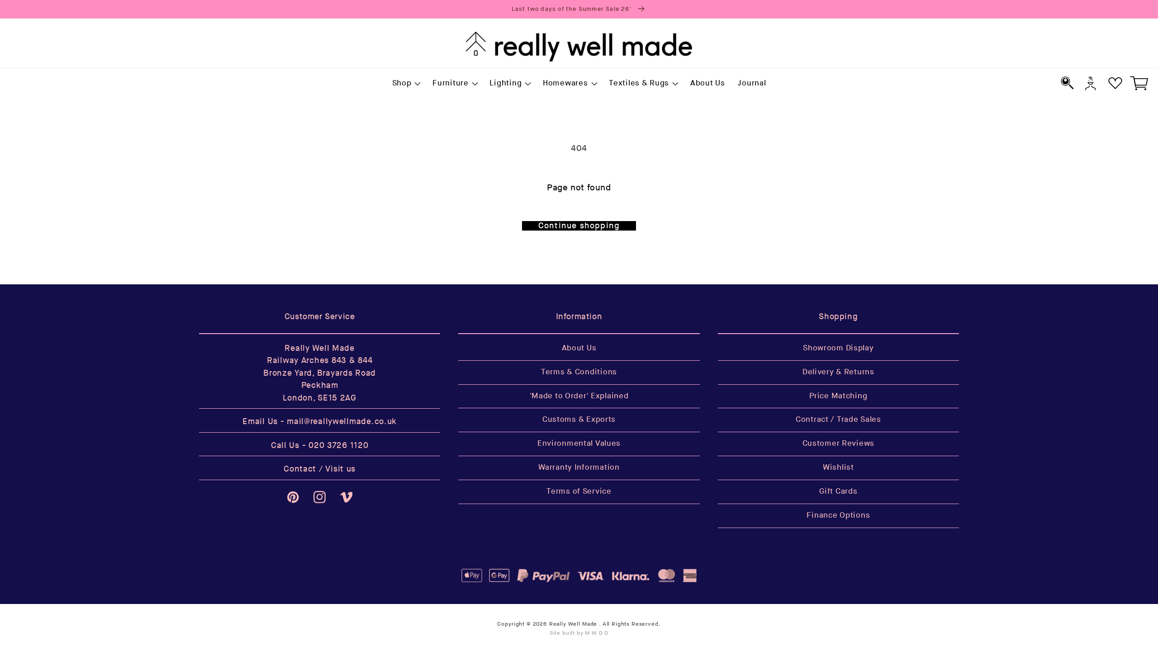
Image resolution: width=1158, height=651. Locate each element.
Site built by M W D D (579, 633)
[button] (405, 83)
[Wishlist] (1115, 83)
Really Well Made (573, 624)
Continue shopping (579, 226)
